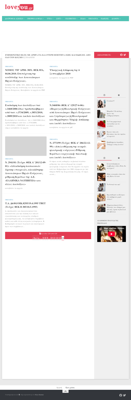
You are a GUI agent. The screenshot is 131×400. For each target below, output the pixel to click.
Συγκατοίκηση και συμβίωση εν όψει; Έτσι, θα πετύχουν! (116, 166)
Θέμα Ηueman (39, 395)
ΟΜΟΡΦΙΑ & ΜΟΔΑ (34, 18)
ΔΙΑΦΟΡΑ (115, 18)
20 (45, 238)
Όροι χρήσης (70, 387)
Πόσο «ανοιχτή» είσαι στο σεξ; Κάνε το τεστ (116, 175)
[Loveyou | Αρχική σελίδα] (19, 7)
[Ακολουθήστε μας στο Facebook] (121, 55)
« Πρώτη (35, 238)
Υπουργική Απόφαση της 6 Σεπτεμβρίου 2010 (65, 71)
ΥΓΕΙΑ (49, 18)
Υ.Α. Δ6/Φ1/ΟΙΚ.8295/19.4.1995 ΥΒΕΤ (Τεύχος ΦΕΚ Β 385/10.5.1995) (25, 205)
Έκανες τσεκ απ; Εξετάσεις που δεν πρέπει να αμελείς (116, 134)
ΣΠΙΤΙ (58, 18)
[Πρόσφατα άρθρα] (104, 95)
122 (57, 238)
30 (47, 238)
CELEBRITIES (70, 18)
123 (60, 238)
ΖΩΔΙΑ (83, 18)
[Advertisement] (65, 36)
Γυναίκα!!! (110, 101)
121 (54, 238)
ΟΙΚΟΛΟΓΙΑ (93, 18)
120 (51, 238)
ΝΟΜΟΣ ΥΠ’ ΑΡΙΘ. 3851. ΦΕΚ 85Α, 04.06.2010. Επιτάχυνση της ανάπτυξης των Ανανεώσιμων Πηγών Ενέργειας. (24, 75)
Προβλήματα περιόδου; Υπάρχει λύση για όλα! (115, 143)
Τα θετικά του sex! (113, 184)
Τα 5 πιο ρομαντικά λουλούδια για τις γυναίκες (114, 123)
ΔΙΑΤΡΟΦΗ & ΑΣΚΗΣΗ (14, 18)
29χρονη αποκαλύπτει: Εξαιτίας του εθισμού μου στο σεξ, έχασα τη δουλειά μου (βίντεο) (116, 208)
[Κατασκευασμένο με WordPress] (19, 394)
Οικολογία (9, 66)
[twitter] (124, 55)
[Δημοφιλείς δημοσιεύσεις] (119, 95)
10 (43, 238)
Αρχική (59, 387)
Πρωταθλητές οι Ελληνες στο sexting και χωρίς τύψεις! (116, 197)
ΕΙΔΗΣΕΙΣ (105, 18)
